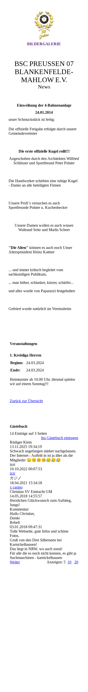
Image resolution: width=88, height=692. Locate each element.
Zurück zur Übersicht (26, 401)
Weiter (15, 562)
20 (76, 562)
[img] (44, 25)
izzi (12, 473)
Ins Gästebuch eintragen (59, 438)
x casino (16, 487)
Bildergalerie (44, 44)
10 (69, 562)
